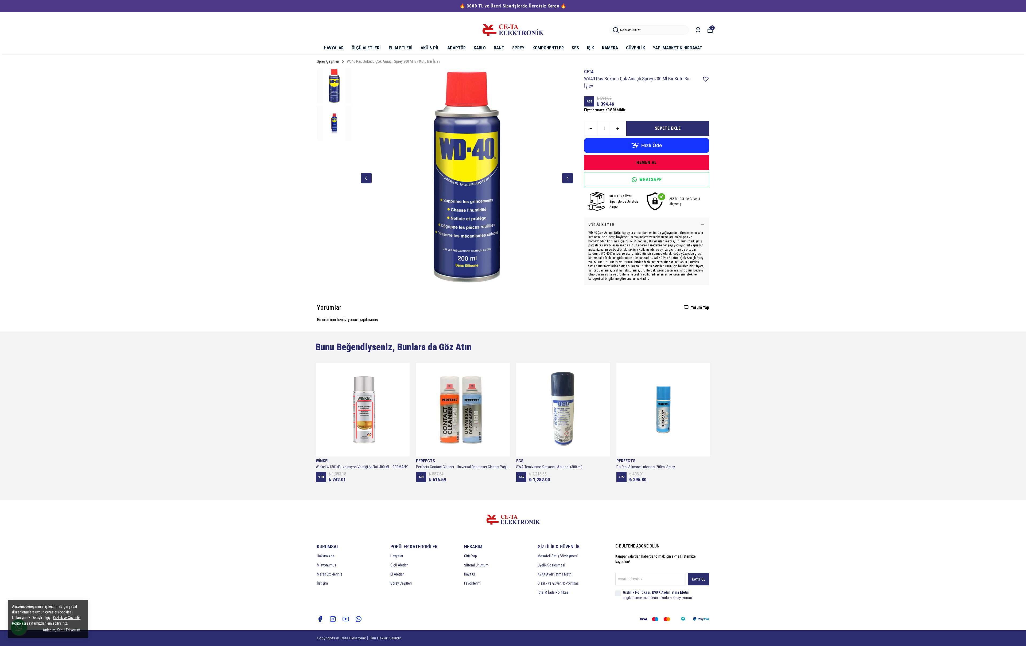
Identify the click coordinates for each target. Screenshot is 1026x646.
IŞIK (590, 47)
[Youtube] (346, 619)
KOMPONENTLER (548, 47)
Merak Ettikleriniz (329, 574)
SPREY (518, 47)
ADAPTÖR (456, 47)
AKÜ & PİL (430, 47)
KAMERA (610, 47)
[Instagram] (333, 619)
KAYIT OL (698, 579)
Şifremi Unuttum (476, 565)
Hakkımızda (325, 556)
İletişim (322, 583)
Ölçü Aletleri (399, 565)
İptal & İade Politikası (553, 592)
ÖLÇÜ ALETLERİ (366, 47)
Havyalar (396, 556)
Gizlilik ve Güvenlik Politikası (559, 583)
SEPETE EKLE (668, 128)
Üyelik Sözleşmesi (551, 565)
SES (575, 47)
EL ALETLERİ (401, 47)
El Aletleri (397, 574)
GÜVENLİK (635, 47)
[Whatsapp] (358, 619)
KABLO (480, 47)
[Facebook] (320, 619)
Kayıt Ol (469, 574)
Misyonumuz (326, 565)
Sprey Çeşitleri (328, 61)
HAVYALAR (334, 47)
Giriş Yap (470, 556)
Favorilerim (472, 583)
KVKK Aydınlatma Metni (555, 574)
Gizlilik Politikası (636, 592)
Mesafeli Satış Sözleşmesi (558, 556)
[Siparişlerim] (698, 30)
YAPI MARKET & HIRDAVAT (677, 47)
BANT (499, 47)
